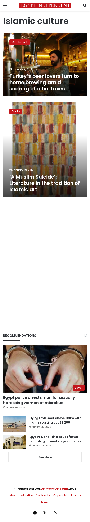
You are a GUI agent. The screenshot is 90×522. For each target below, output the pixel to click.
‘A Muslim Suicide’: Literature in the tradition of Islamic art (44, 183)
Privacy (76, 495)
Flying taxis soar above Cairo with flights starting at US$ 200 (55, 420)
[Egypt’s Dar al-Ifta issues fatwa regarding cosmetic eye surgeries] (14, 442)
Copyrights (60, 495)
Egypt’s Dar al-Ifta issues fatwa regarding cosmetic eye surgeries (55, 439)
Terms (45, 502)
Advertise (26, 495)
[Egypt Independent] (45, 5)
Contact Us (43, 495)
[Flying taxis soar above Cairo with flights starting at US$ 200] (14, 424)
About (13, 495)
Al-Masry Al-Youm (54, 489)
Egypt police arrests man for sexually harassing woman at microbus (39, 400)
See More (45, 457)
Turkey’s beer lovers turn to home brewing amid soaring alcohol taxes (44, 82)
